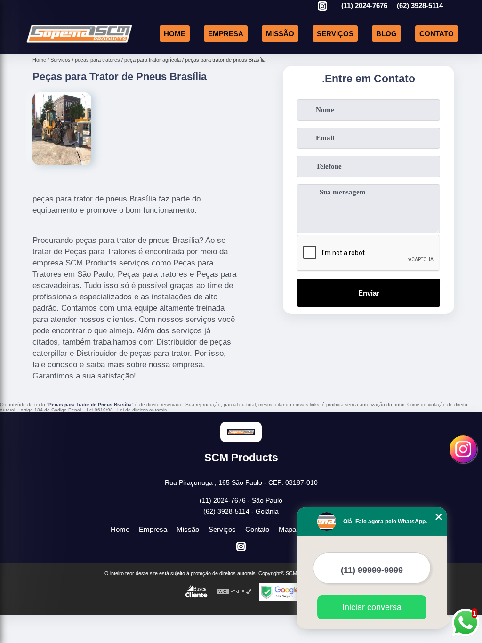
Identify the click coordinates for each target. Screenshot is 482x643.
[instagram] (322, 6)
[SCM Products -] (79, 43)
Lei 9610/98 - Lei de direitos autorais (127, 409)
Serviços (335, 34)
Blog (386, 34)
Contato (436, 34)
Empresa (225, 34)
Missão (280, 34)
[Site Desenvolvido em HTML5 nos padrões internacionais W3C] (234, 591)
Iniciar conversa (372, 607)
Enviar (368, 293)
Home (174, 34)
